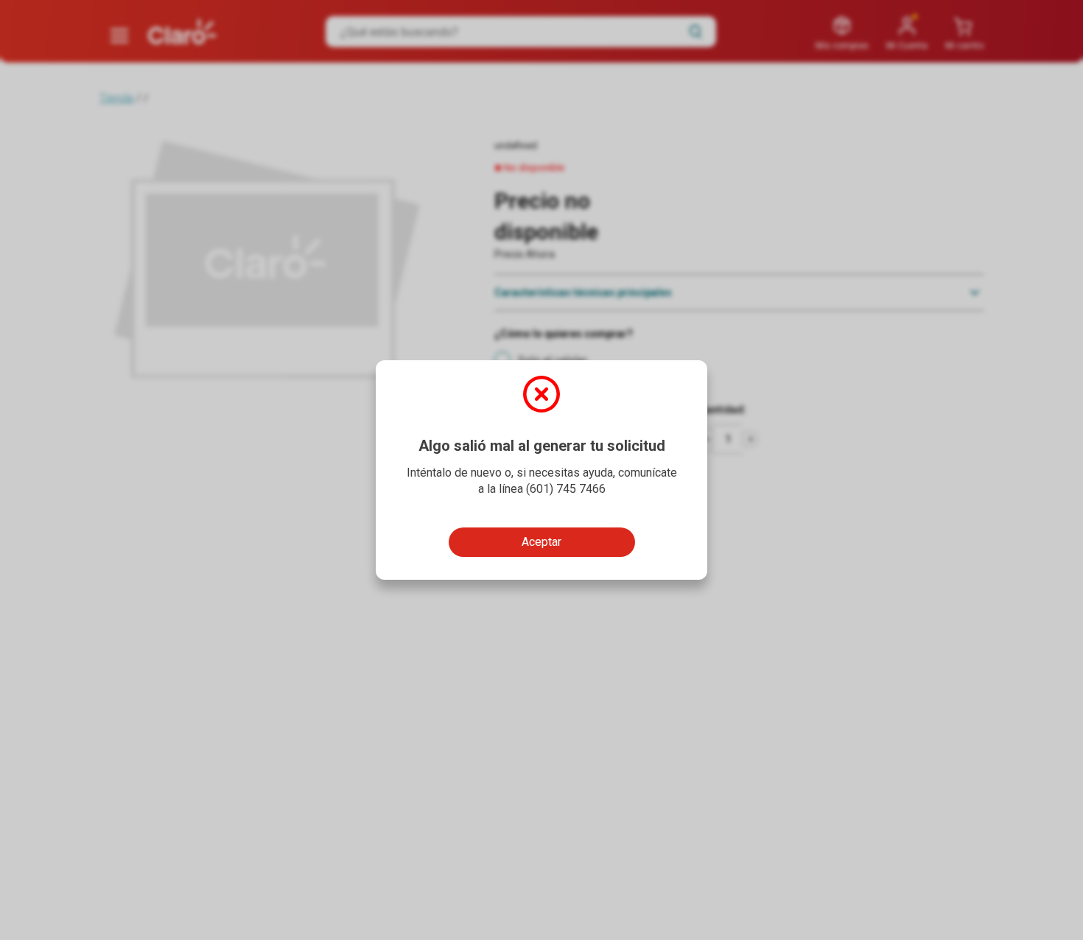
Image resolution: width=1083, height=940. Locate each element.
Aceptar (541, 542)
